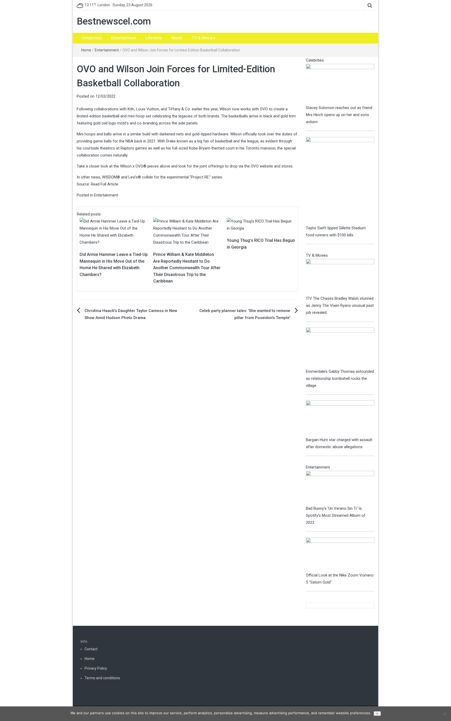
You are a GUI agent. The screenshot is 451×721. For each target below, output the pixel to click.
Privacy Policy (96, 668)
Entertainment (123, 37)
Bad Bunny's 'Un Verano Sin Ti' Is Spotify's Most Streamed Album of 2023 (335, 515)
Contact (91, 649)
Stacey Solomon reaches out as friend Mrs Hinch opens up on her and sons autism (339, 114)
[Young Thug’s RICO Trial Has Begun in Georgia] (261, 224)
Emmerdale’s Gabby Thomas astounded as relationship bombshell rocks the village (340, 378)
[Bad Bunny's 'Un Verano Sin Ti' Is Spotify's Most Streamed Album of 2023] (340, 487)
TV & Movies (203, 37)
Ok (377, 713)
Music (176, 37)
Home (86, 50)
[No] (444, 713)
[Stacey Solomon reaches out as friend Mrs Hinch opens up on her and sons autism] (340, 83)
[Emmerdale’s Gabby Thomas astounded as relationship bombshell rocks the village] (340, 347)
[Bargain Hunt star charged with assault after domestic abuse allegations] (340, 418)
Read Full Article (104, 184)
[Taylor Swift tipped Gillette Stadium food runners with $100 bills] (340, 180)
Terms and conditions (102, 678)
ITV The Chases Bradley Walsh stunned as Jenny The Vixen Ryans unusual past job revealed (340, 305)
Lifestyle (153, 37)
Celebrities (91, 37)
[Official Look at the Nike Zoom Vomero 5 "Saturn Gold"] (340, 554)
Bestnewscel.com (114, 21)
